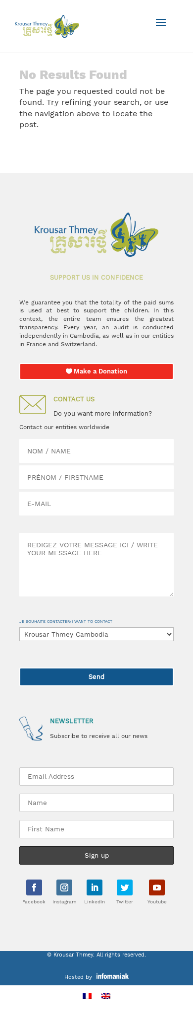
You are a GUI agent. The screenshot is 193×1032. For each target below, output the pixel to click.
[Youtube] (157, 887)
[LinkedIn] (94, 887)
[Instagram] (64, 887)
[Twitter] (125, 887)
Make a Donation (100, 371)
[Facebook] (34, 887)
